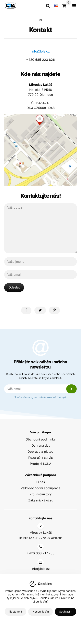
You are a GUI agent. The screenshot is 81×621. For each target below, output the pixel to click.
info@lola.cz (40, 51)
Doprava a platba (40, 451)
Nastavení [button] (15, 611)
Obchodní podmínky (41, 439)
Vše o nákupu (40, 432)
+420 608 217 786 (40, 553)
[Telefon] (40, 547)
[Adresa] (40, 526)
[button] (26, 310)
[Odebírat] (71, 388)
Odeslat (14, 287)
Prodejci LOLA (40, 464)
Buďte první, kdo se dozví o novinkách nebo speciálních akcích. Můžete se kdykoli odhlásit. (40, 376)
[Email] (40, 562)
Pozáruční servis (40, 458)
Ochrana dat (40, 445)
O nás (40, 482)
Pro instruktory (40, 494)
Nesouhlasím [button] (40, 611)
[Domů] (10, 6)
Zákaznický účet (40, 500)
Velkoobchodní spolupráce (40, 488)
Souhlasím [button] (65, 611)
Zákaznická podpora (40, 475)
